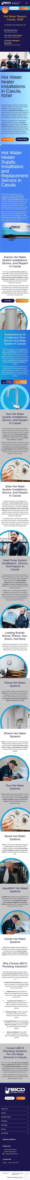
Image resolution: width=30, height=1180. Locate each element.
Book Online (9, 1098)
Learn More (8, 300)
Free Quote (21, 1098)
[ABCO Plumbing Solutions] (15, 1177)
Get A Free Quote (22, 139)
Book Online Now (8, 139)
